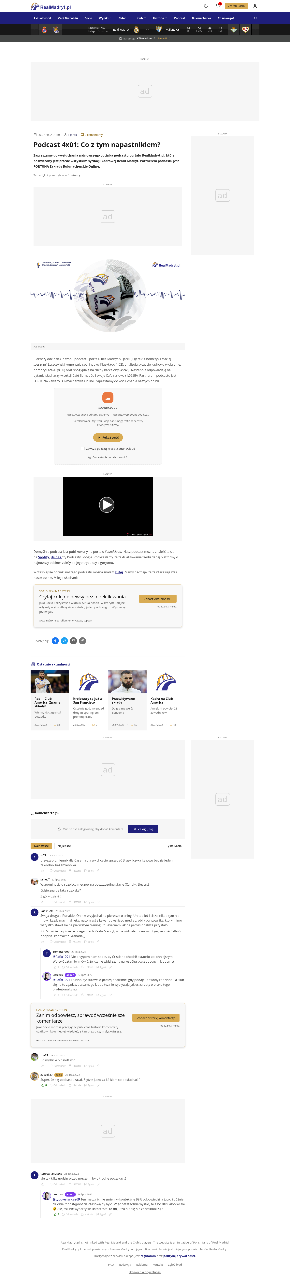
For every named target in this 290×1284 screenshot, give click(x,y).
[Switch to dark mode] (206, 6)
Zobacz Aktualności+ (158, 599)
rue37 (44, 1055)
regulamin (148, 1256)
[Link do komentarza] (98, 870)
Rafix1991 (46, 911)
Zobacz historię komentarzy (156, 1018)
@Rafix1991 (61, 957)
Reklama (142, 1264)
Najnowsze (41, 846)
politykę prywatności (179, 1256)
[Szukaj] (255, 18)
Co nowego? (226, 18)
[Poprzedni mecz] (34, 29)
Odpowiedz (59, 870)
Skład (122, 18)
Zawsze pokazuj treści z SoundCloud (110, 449)
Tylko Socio (174, 846)
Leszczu (58, 975)
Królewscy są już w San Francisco (88, 700)
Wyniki (104, 18)
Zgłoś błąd (175, 1264)
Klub (140, 18)
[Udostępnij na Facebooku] (55, 640)
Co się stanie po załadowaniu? (110, 457)
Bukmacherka (201, 18)
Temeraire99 (61, 952)
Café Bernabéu (68, 18)
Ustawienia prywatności (145, 1272)
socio (59, 1074)
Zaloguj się (145, 829)
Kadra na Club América (162, 700)
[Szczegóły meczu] (44, 29)
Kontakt (157, 1264)
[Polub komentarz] (44, 870)
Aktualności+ (42, 18)
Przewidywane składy (123, 700)
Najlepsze (64, 846)
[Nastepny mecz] (255, 29)
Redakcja (125, 1264)
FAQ (111, 1264)
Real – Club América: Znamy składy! (47, 702)
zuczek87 (46, 1075)
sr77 (43, 855)
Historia (158, 18)
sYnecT (45, 879)
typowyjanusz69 (51, 1173)
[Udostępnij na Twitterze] (64, 640)
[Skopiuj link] (82, 640)
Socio (88, 18)
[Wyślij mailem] (73, 640)
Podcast (179, 18)
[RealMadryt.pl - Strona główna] (51, 6)
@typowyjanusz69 (66, 1199)
